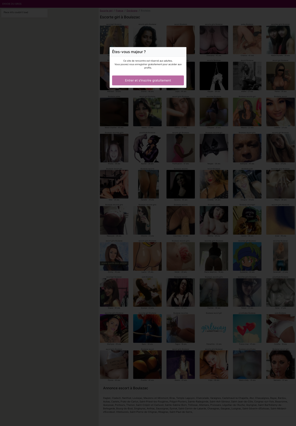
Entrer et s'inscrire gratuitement (148, 80)
